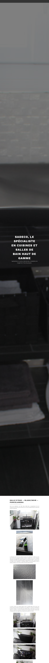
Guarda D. (20, 504)
